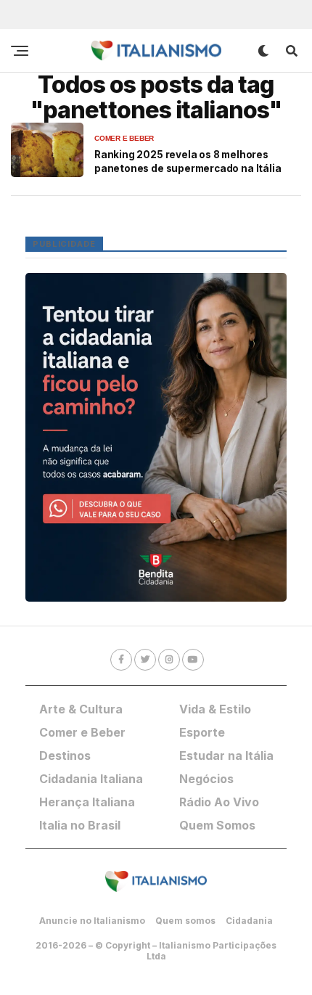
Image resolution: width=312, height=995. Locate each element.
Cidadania (249, 920)
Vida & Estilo (215, 709)
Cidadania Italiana (91, 778)
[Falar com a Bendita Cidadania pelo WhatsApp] (156, 437)
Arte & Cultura (81, 709)
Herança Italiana (87, 802)
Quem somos (185, 920)
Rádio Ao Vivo (219, 802)
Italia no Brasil (79, 825)
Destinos (65, 755)
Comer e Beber (82, 732)
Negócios (206, 778)
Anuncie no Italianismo (92, 920)
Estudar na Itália (226, 755)
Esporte (202, 732)
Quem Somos (217, 825)
